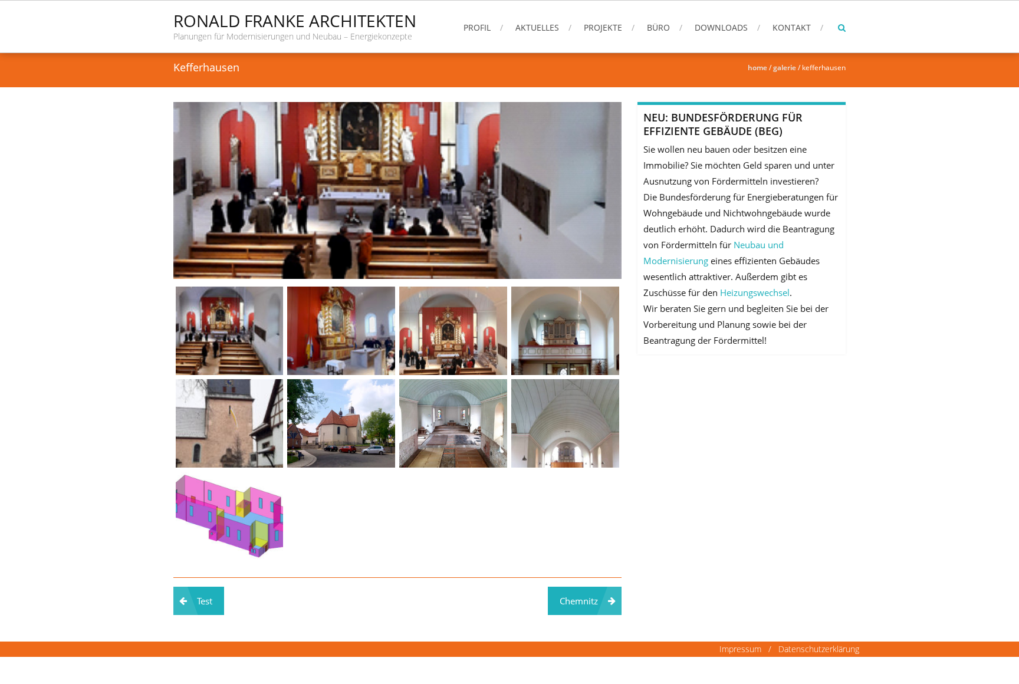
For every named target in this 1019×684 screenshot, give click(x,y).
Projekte (603, 27)
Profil (477, 27)
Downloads (721, 27)
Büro (658, 27)
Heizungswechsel (755, 292)
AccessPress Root (266, 670)
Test (204, 601)
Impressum (741, 649)
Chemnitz (579, 601)
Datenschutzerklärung (818, 649)
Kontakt (792, 27)
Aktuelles (537, 27)
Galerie (784, 68)
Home (757, 68)
